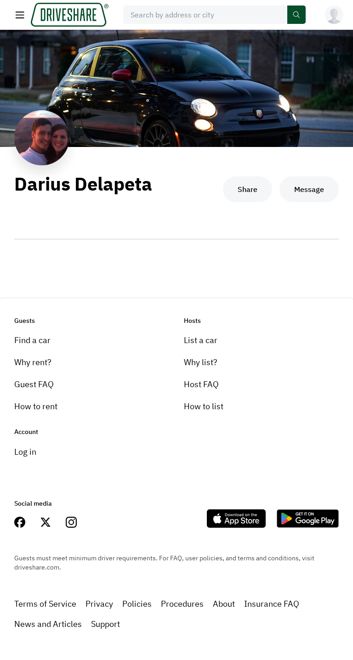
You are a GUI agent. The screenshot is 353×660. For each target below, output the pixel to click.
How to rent (35, 406)
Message (309, 189)
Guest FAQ (34, 384)
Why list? (200, 362)
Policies (137, 603)
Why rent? (32, 362)
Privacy (99, 603)
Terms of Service (45, 603)
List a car (200, 340)
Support (105, 624)
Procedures (182, 603)
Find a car (32, 340)
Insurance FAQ (271, 603)
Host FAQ (201, 384)
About (224, 603)
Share (247, 189)
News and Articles (48, 624)
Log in (25, 451)
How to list (203, 406)
